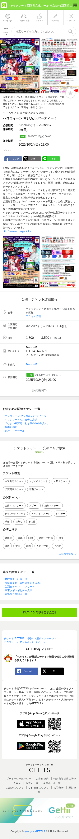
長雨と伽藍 (11, 427)
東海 (61, 538)
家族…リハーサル (15, 430)
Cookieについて (15, 787)
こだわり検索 (66, 553)
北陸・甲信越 (46, 538)
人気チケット (60, 481)
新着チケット (36, 489)
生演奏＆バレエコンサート (20, 586)
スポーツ (34, 505)
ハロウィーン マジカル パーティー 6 (25, 415)
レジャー (60, 513)
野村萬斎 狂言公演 (16, 579)
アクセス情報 (33, 316)
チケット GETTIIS (35, 831)
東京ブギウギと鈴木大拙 (18, 590)
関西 (7, 546)
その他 (31, 521)
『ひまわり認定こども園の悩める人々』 (27, 423)
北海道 (8, 538)
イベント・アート (41, 513)
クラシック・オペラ (15, 513)
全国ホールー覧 (52, 783)
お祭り (19, 521)
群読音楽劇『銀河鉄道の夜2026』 (24, 582)
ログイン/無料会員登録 (39, 612)
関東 (30, 538)
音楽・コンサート (14, 505)
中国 (18, 546)
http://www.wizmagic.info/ (17, 231)
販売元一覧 (32, 783)
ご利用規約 (42, 778)
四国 (28, 546)
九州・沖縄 (42, 546)
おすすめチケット (38, 481)
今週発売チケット (14, 481)
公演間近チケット (14, 489)
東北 (20, 538)
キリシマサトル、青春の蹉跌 (21, 419)
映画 (7, 521)
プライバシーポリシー (18, 778)
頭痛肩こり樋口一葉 (16, 594)
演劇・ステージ (52, 505)
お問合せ (58, 787)
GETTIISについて (39, 787)
